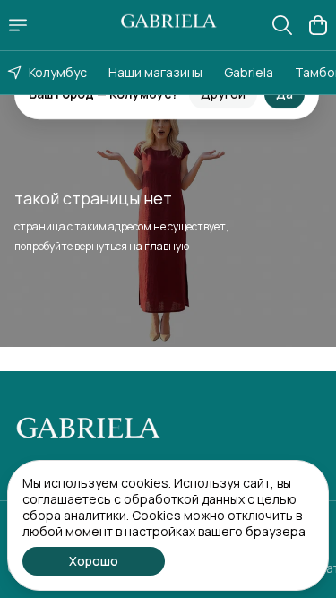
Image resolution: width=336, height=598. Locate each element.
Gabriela (248, 72)
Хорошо (93, 560)
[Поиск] (282, 25)
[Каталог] (18, 25)
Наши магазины (155, 72)
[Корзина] (318, 25)
